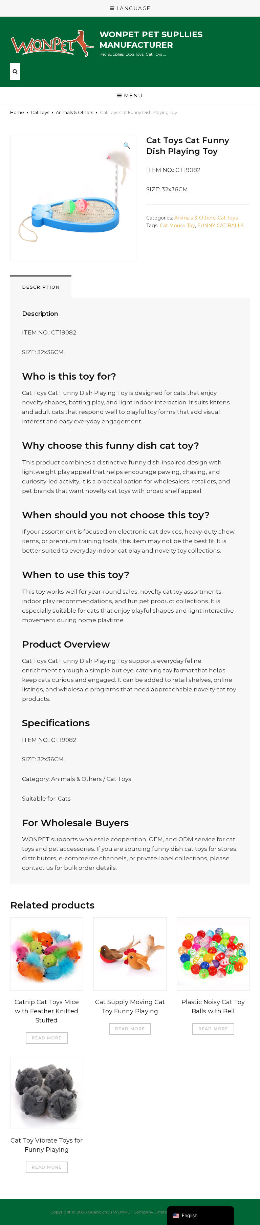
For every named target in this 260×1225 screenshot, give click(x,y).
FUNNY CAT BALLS (220, 226)
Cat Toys (40, 112)
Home (17, 112)
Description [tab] (41, 287)
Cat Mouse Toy (177, 226)
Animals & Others (74, 112)
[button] (126, 145)
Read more (47, 1037)
